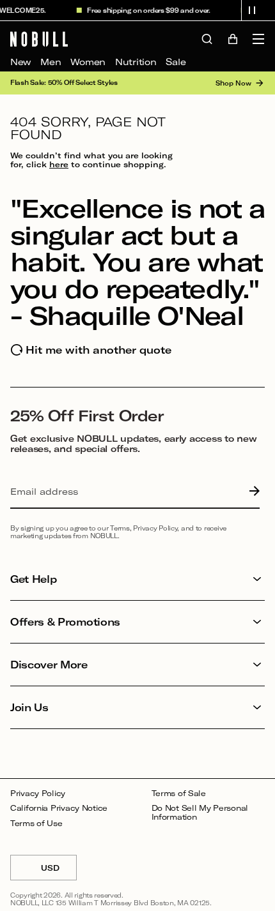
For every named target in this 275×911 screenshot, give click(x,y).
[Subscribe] (251, 491)
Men (50, 61)
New (20, 61)
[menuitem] (20, 62)
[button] (252, 10)
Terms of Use (36, 823)
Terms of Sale (179, 793)
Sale (175, 61)
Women (88, 61)
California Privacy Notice (58, 808)
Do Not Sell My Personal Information (200, 812)
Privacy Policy (37, 793)
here (58, 164)
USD (59, 871)
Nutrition (135, 61)
